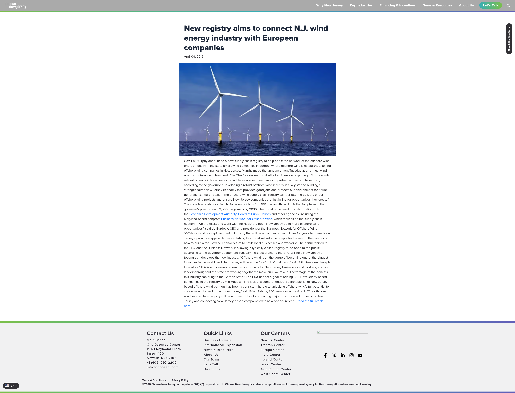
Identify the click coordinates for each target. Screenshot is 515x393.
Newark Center (273, 340)
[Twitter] (334, 355)
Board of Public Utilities (254, 214)
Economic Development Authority (213, 214)
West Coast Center (275, 374)
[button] (508, 6)
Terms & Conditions (154, 380)
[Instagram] (351, 355)
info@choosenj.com (163, 367)
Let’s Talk (211, 364)
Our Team (211, 359)
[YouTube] (360, 355)
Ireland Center (272, 359)
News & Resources (218, 350)
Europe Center (272, 350)
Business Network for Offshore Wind (246, 219)
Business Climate (217, 340)
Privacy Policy (180, 380)
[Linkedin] (343, 355)
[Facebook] (325, 355)
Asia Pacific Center (276, 369)
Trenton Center (273, 345)
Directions (212, 369)
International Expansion (223, 345)
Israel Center (271, 364)
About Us (211, 355)
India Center (270, 355)
